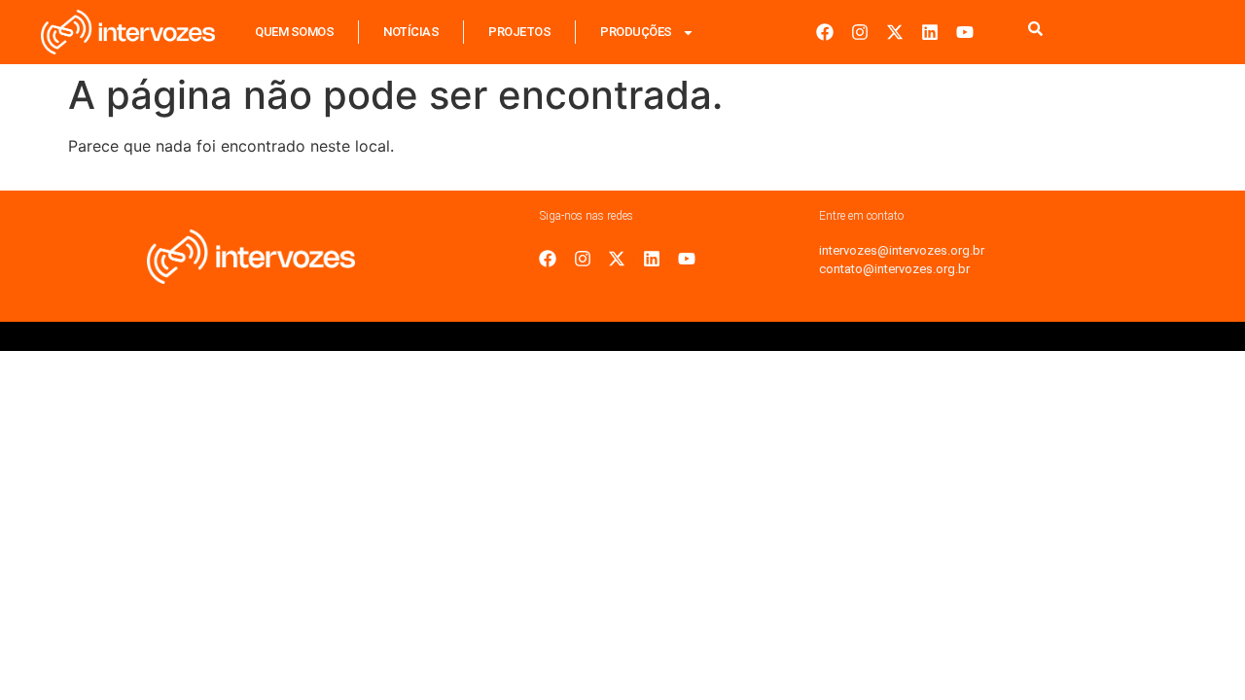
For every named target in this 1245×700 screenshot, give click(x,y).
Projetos (519, 31)
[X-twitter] (894, 32)
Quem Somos (294, 31)
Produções (636, 31)
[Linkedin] (929, 32)
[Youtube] (964, 32)
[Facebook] (824, 32)
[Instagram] (859, 32)
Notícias (411, 31)
